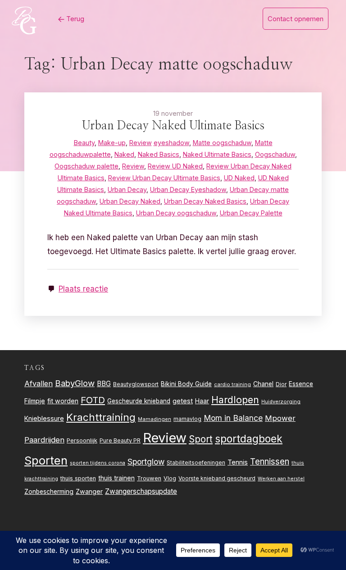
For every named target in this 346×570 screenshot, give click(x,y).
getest (183, 401)
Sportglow (145, 461)
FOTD (93, 400)
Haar (202, 401)
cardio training (232, 384)
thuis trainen (116, 478)
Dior (281, 384)
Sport (201, 439)
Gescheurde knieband (138, 401)
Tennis (238, 462)
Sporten (46, 460)
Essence (301, 384)
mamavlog (187, 418)
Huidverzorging (280, 401)
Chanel (263, 384)
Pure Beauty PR (120, 440)
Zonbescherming (48, 491)
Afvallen (38, 383)
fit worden (62, 401)
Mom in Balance (233, 418)
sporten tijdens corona (97, 463)
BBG (104, 383)
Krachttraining (101, 417)
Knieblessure (44, 418)
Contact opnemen (295, 18)
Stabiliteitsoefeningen (196, 463)
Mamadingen (154, 419)
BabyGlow (75, 383)
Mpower (280, 418)
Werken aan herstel (281, 479)
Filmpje (34, 401)
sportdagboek (248, 439)
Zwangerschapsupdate (141, 491)
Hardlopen (235, 400)
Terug (74, 18)
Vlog (170, 478)
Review (165, 438)
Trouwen (149, 478)
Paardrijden (44, 439)
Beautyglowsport (136, 384)
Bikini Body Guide (186, 384)
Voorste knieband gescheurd (216, 478)
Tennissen (269, 461)
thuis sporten (78, 478)
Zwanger (89, 491)
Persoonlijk (82, 440)
